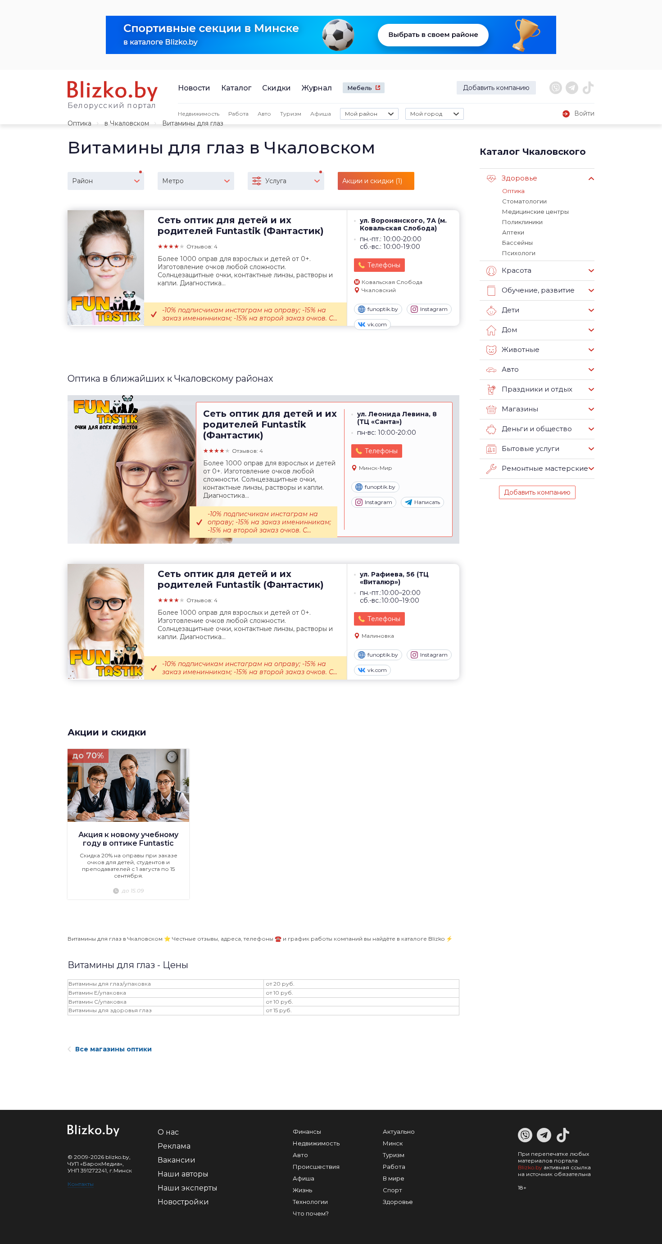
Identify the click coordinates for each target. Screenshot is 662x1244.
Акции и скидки (107, 732)
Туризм (290, 113)
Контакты (81, 1184)
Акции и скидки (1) (372, 181)
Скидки (276, 88)
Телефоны (383, 265)
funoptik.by (382, 309)
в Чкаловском (126, 123)
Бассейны (517, 242)
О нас (168, 1132)
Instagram (434, 309)
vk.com (377, 324)
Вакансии (176, 1160)
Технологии (310, 1201)
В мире (393, 1178)
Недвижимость (198, 113)
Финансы (307, 1131)
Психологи (518, 253)
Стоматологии (524, 201)
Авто (264, 113)
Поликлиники (522, 221)
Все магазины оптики (113, 1049)
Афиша (320, 113)
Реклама (174, 1146)
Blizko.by (530, 1167)
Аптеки (513, 232)
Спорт (392, 1190)
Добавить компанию (496, 88)
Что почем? (311, 1213)
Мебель (359, 87)
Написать (427, 502)
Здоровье (398, 1201)
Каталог (236, 88)
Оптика (79, 123)
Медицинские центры (535, 211)
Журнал (317, 88)
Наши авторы (183, 1174)
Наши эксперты (188, 1188)
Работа (238, 113)
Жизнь (302, 1190)
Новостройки (183, 1202)
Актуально (399, 1131)
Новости (194, 88)
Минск (393, 1143)
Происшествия (316, 1166)
